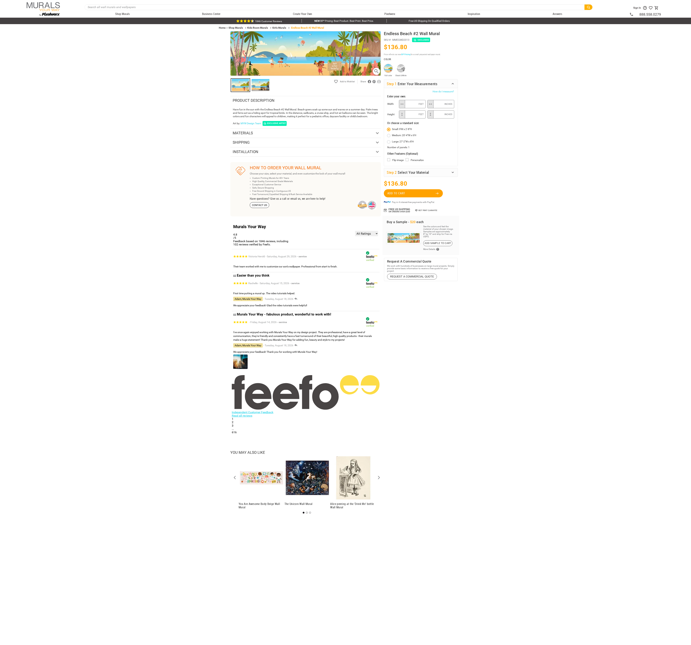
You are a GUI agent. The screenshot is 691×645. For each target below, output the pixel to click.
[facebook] (369, 81)
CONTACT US (259, 205)
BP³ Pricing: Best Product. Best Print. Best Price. (344, 20)
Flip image (398, 160)
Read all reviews (242, 415)
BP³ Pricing (405, 54)
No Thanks (617, 353)
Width (390, 103)
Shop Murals (236, 27)
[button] (234, 477)
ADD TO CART (396, 193)
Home (572, 342)
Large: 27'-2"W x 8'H (403, 141)
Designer (662, 342)
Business (617, 342)
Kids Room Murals (257, 27)
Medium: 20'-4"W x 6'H (404, 135)
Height (391, 114)
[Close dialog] (683, 287)
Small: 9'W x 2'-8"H (402, 129)
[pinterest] (374, 81)
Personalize (417, 160)
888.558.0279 (650, 14)
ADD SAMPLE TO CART (437, 243)
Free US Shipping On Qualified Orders (429, 20)
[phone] (634, 14)
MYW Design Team (251, 123)
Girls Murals (279, 27)
